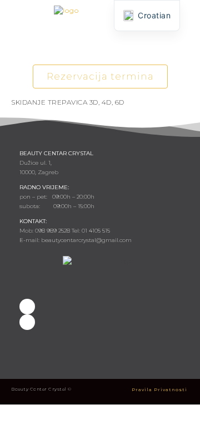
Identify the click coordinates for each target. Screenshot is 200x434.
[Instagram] (27, 322)
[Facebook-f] (27, 306)
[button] (100, 46)
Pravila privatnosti (159, 389)
